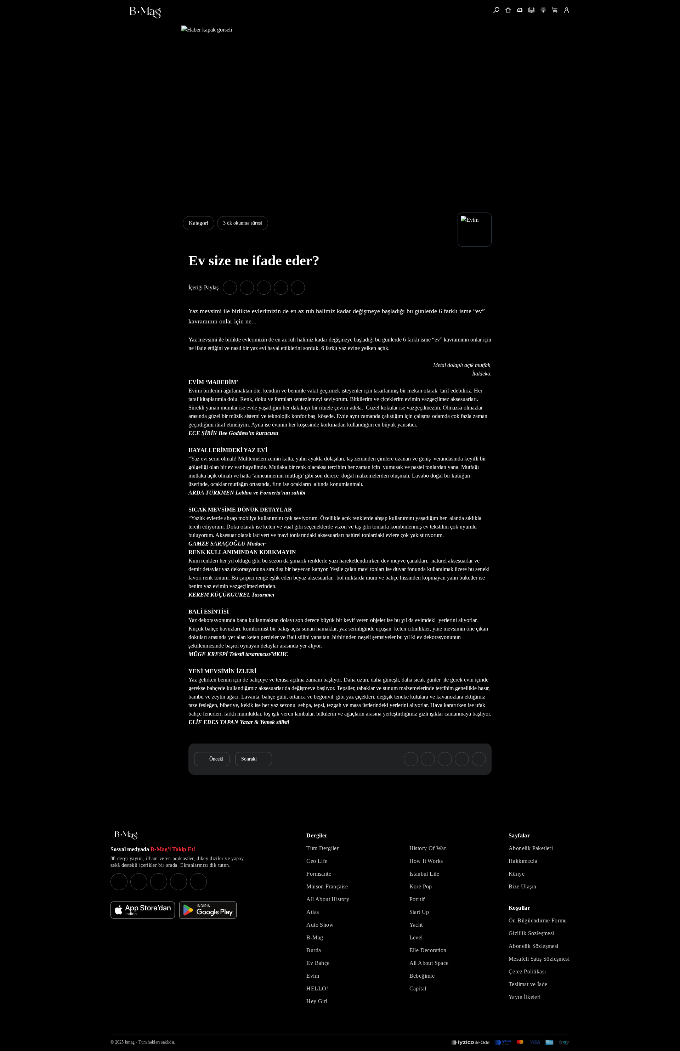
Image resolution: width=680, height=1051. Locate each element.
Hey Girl (316, 1001)
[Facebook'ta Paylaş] (230, 288)
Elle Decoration (428, 950)
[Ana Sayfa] (126, 835)
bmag (130, 1042)
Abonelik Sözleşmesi (534, 946)
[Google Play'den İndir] (208, 910)
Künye (517, 874)
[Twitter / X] (158, 881)
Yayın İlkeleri (525, 997)
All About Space (429, 963)
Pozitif (417, 899)
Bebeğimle (422, 976)
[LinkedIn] (178, 881)
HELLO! (317, 988)
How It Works (426, 861)
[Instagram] (119, 881)
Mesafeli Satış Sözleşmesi (539, 959)
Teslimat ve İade (528, 984)
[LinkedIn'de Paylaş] (281, 288)
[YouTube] (138, 881)
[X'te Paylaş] (247, 288)
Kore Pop (420, 886)
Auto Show (320, 925)
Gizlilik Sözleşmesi (531, 933)
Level (416, 937)
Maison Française (327, 886)
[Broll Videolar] (543, 10)
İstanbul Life (424, 874)
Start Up (419, 912)
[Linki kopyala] (298, 288)
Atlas (312, 912)
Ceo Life (316, 861)
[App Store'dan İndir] (142, 910)
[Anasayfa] (508, 10)
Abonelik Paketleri (531, 848)
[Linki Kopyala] (479, 759)
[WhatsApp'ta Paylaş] (264, 288)
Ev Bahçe (317, 963)
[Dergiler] (520, 10)
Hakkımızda (523, 861)
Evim (312, 976)
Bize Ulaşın (522, 886)
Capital (417, 988)
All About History (327, 899)
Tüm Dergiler (322, 848)
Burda (313, 950)
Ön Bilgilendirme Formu (538, 920)
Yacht (416, 925)
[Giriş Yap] (566, 10)
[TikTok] (198, 881)
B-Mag (314, 937)
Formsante (318, 874)
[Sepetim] (555, 10)
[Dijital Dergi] (531, 10)
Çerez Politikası (527, 971)
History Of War (427, 848)
